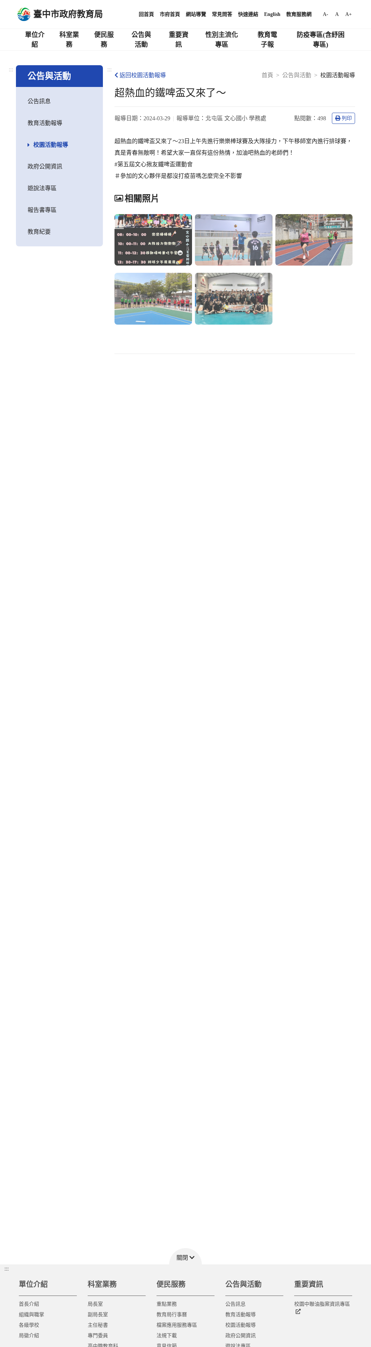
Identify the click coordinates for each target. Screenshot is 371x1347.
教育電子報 (267, 39)
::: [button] (6, 1268)
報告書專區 (42, 210)
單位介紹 (35, 39)
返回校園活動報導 (143, 75)
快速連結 (248, 14)
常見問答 (222, 14)
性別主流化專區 (221, 39)
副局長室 (98, 1314)
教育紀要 (39, 232)
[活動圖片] (153, 240)
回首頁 (146, 14)
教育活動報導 (45, 123)
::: (11, 69)
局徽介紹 (29, 1335)
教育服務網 (299, 14)
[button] (185, 1256)
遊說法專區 (42, 188)
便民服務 (104, 39)
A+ (348, 14)
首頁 (267, 75)
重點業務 (167, 1304)
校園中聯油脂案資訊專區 (322, 1304)
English (272, 14)
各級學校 (29, 1325)
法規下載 (167, 1335)
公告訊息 (39, 101)
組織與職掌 (31, 1314)
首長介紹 (29, 1304)
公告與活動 (141, 39)
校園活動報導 (50, 145)
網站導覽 (196, 14)
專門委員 (98, 1335)
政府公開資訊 (45, 166)
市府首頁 (170, 14)
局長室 (95, 1304)
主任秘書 (98, 1325)
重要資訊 (178, 39)
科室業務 (69, 39)
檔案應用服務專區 (177, 1325)
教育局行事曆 (172, 1314)
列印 (347, 118)
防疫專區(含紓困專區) (321, 39)
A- (325, 14)
